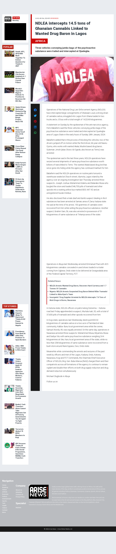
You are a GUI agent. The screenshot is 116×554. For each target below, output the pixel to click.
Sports (4, 501)
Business (5, 494)
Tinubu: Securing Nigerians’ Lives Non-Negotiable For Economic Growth (20, 392)
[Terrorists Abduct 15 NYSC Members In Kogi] (9, 428)
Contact (4, 510)
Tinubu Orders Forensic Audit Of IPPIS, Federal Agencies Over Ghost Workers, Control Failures (19, 369)
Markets (18, 507)
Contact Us (19, 494)
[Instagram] (48, 386)
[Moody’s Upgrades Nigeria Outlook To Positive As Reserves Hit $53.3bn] (9, 88)
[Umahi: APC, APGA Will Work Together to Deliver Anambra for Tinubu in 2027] (9, 51)
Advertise (19, 492)
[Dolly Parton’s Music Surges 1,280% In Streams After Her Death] (9, 162)
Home (4, 485)
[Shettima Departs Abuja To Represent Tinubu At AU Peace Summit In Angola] (9, 310)
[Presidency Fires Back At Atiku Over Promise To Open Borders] (9, 331)
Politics (4, 496)
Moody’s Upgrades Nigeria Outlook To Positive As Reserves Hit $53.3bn (20, 95)
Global (4, 489)
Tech (3, 503)
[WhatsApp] (49, 386)
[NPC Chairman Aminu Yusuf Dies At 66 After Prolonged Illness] (9, 127)
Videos (4, 508)
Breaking (5, 487)
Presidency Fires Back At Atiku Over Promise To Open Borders (20, 336)
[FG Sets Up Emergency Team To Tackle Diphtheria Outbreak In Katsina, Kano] (9, 178)
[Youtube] (51, 386)
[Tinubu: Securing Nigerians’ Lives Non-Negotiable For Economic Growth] (9, 385)
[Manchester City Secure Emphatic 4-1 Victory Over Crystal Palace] (9, 71)
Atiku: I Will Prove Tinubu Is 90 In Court (20, 348)
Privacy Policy (20, 497)
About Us (19, 490)
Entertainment (6, 499)
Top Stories (9, 306)
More (4, 512)
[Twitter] (47, 386)
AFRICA (40, 41)
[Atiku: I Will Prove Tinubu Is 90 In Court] (9, 345)
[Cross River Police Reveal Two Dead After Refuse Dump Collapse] (9, 145)
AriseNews (54, 18)
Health (4, 505)
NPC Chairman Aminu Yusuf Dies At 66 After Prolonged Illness (20, 134)
